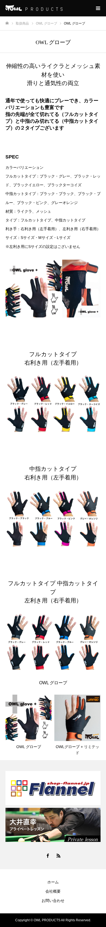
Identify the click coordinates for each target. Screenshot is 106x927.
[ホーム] (7, 23)
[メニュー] (98, 8)
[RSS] (58, 855)
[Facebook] (47, 855)
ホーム (53, 882)
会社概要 (53, 891)
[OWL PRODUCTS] (47, 8)
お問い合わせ (53, 900)
